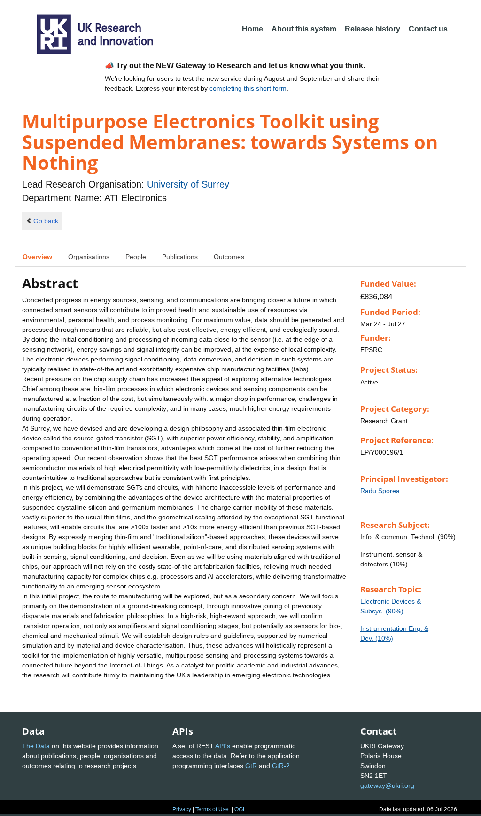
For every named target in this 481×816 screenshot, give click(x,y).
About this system (304, 29)
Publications (180, 256)
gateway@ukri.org (387, 785)
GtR (251, 765)
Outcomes (229, 256)
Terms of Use (212, 809)
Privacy (181, 809)
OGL (240, 809)
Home (252, 29)
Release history (372, 29)
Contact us (428, 29)
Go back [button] (45, 221)
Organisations (88, 256)
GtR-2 (281, 765)
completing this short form (248, 88)
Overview (37, 256)
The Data (36, 746)
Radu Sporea (380, 490)
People (135, 256)
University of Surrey (188, 184)
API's (222, 746)
